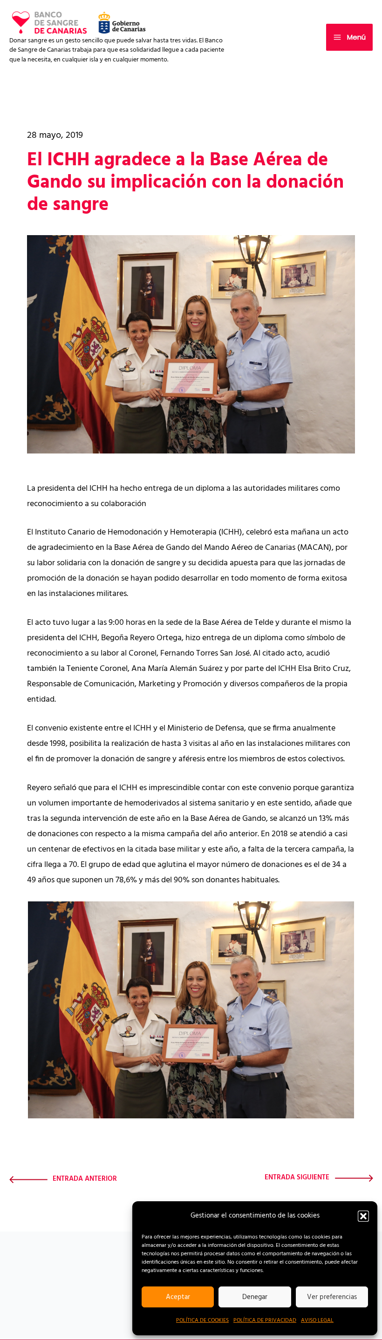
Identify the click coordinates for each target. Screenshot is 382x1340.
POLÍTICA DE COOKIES (202, 1320)
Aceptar (178, 1297)
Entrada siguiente (297, 1178)
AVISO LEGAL (317, 1320)
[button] (363, 1216)
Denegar (254, 1297)
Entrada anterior (85, 1179)
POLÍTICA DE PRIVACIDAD (264, 1320)
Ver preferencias (332, 1297)
